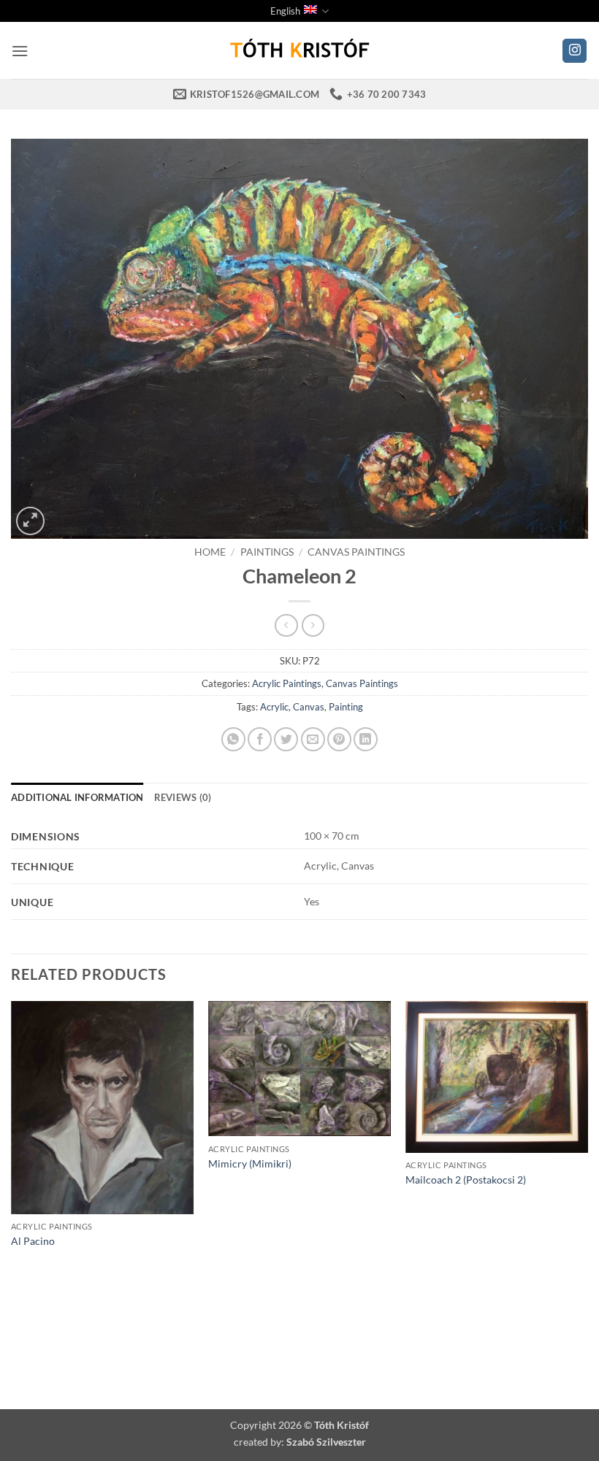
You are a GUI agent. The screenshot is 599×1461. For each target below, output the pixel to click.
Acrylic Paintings (286, 683)
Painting (346, 707)
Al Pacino (33, 1241)
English (285, 11)
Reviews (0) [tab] (183, 797)
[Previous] (12, 1178)
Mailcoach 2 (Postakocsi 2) (465, 1179)
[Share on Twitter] (286, 739)
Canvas (308, 707)
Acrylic (274, 707)
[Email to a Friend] (313, 739)
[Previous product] (313, 625)
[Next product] (286, 625)
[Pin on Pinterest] (339, 739)
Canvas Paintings (356, 552)
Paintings (267, 552)
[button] (19, 51)
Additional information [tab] (77, 797)
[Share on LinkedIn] (366, 739)
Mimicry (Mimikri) (249, 1163)
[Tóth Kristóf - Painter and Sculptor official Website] (299, 50)
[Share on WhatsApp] (233, 739)
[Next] (587, 1178)
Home (210, 552)
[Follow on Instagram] (574, 51)
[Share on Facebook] (260, 739)
